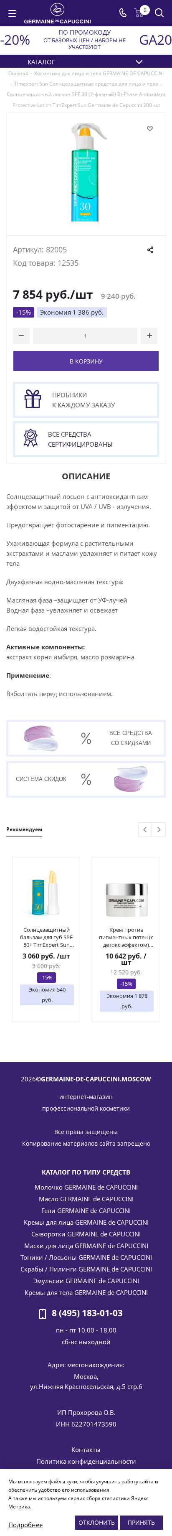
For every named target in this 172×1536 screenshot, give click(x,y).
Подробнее (25, 1525)
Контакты (86, 1449)
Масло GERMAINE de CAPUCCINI (86, 1199)
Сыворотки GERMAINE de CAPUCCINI (86, 1234)
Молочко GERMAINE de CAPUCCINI (86, 1187)
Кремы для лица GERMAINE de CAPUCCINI (86, 1222)
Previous (145, 830)
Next (159, 830)
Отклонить (96, 1522)
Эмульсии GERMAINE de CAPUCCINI (86, 1281)
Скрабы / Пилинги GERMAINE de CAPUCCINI (86, 1269)
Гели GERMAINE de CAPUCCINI (86, 1210)
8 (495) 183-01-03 (87, 1313)
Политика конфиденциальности (86, 1461)
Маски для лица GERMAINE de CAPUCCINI (86, 1245)
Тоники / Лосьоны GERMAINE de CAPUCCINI (86, 1257)
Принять (141, 1522)
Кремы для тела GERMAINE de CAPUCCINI (86, 1292)
